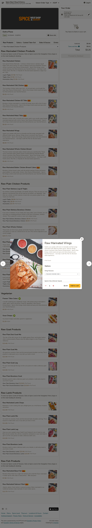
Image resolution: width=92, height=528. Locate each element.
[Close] (82, 239)
